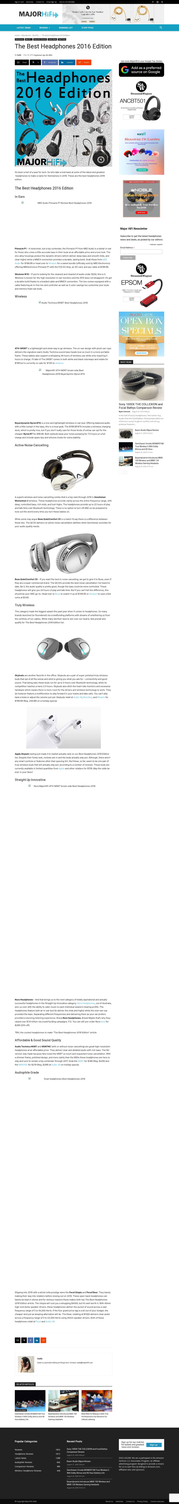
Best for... (36, 35)
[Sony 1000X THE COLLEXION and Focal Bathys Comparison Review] (141, 384)
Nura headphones (86, 1003)
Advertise (29, 2)
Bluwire (101, 697)
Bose (57, 593)
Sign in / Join (19, 2)
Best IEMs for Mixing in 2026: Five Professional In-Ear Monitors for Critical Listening (95, 1416)
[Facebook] (153, 2)
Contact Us (40, 2)
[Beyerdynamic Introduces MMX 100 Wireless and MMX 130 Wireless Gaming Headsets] (63, 1401)
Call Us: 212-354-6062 (67, 2)
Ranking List (66, 27)
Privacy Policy (142, 1501)
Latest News (24, 27)
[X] (162, 2)
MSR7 (81, 1061)
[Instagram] (157, 2)
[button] (160, 28)
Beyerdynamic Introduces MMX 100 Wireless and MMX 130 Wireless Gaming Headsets (62, 1416)
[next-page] (125, 472)
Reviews (43, 27)
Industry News (21, 1410)
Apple (61, 768)
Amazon (53, 263)
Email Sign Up (52, 2)
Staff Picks (87, 27)
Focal (38, 1321)
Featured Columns (40, 39)
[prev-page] (120, 472)
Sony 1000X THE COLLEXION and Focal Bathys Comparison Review (141, 406)
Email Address (127, 247)
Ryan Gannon (124, 411)
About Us (109, 1501)
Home (17, 35)
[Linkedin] (37, 1340)
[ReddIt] (43, 1340)
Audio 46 (77, 697)
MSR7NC (23, 1064)
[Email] (17, 1340)
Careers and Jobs (157, 1501)
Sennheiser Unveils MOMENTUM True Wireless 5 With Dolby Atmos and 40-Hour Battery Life (30, 1416)
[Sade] (26, 1364)
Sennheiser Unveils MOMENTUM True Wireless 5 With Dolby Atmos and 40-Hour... (149, 446)
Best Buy (87, 697)
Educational (26, 35)
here (103, 1021)
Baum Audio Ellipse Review (147, 430)
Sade (19, 55)
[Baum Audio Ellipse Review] (126, 434)
